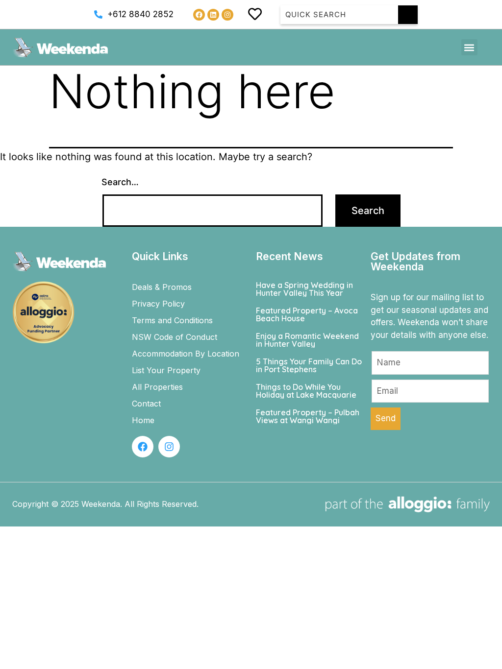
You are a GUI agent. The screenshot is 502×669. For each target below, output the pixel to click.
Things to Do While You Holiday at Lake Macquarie (306, 391)
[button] (469, 47)
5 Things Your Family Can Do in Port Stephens (309, 365)
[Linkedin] (213, 15)
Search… (120, 182)
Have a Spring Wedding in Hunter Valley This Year (304, 289)
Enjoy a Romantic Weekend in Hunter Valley (307, 340)
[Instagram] (227, 15)
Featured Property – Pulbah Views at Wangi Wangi (307, 416)
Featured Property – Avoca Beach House (307, 314)
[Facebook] (199, 15)
